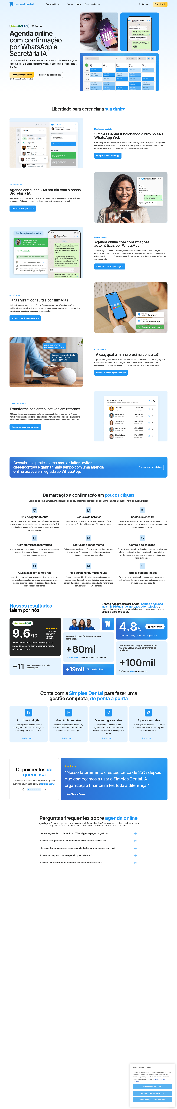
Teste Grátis (160, 4)
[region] (152, 1085)
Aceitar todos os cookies (152, 1087)
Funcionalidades (53, 4)
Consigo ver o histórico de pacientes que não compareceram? (71, 862)
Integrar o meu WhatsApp (108, 155)
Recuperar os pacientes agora (25, 427)
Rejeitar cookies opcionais (152, 1093)
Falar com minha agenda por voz (111, 372)
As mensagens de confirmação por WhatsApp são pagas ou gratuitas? (75, 833)
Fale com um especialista (49, 75)
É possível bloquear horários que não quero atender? (66, 855)
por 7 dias (21, 74)
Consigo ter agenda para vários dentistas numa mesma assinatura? (73, 840)
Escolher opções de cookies (152, 1100)
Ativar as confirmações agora (109, 266)
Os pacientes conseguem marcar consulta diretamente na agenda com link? (77, 848)
